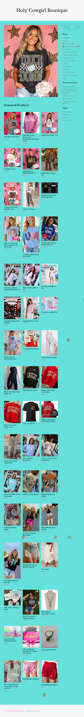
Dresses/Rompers (68, 72)
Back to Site (66, 120)
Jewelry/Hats (66, 67)
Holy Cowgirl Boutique (42, 10)
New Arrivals (66, 49)
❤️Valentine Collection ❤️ (70, 46)
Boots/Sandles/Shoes (69, 75)
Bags (64, 78)
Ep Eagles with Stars (69, 86)
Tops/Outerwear (67, 58)
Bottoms (65, 64)
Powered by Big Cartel (32, 711)
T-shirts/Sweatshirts (69, 61)
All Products (66, 38)
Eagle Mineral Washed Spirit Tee (69, 102)
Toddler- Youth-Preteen (70, 55)
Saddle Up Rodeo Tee (69, 96)
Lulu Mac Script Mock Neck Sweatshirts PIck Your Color (69, 91)
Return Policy (66, 112)
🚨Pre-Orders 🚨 (68, 44)
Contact (65, 117)
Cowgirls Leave (67, 99)
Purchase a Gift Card (69, 52)
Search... (65, 41)
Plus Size (65, 69)
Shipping (65, 115)
